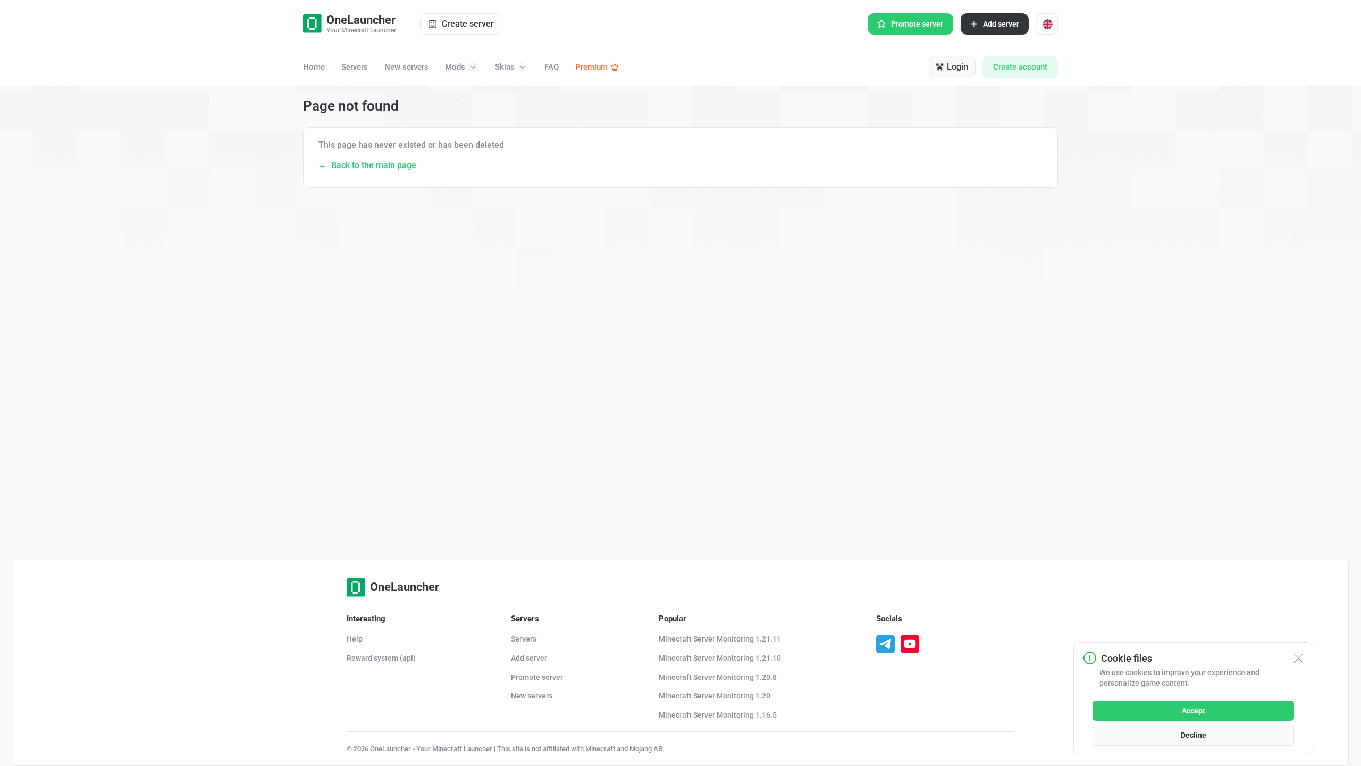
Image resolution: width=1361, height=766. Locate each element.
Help (355, 639)
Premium (591, 67)
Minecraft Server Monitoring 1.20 (714, 696)
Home (314, 67)
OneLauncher (404, 587)
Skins (505, 67)
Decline (1193, 735)
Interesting (366, 618)
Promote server (917, 24)
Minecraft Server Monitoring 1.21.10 (720, 658)
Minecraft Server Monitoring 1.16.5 (718, 715)
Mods (455, 67)
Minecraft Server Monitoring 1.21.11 (720, 639)
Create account (1020, 67)
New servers (406, 67)
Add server (1001, 24)
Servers (354, 67)
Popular (672, 618)
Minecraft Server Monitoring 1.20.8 (718, 677)
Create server (468, 24)
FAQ (551, 67)
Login (957, 67)
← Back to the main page (367, 165)
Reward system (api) (381, 658)
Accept (1193, 710)
